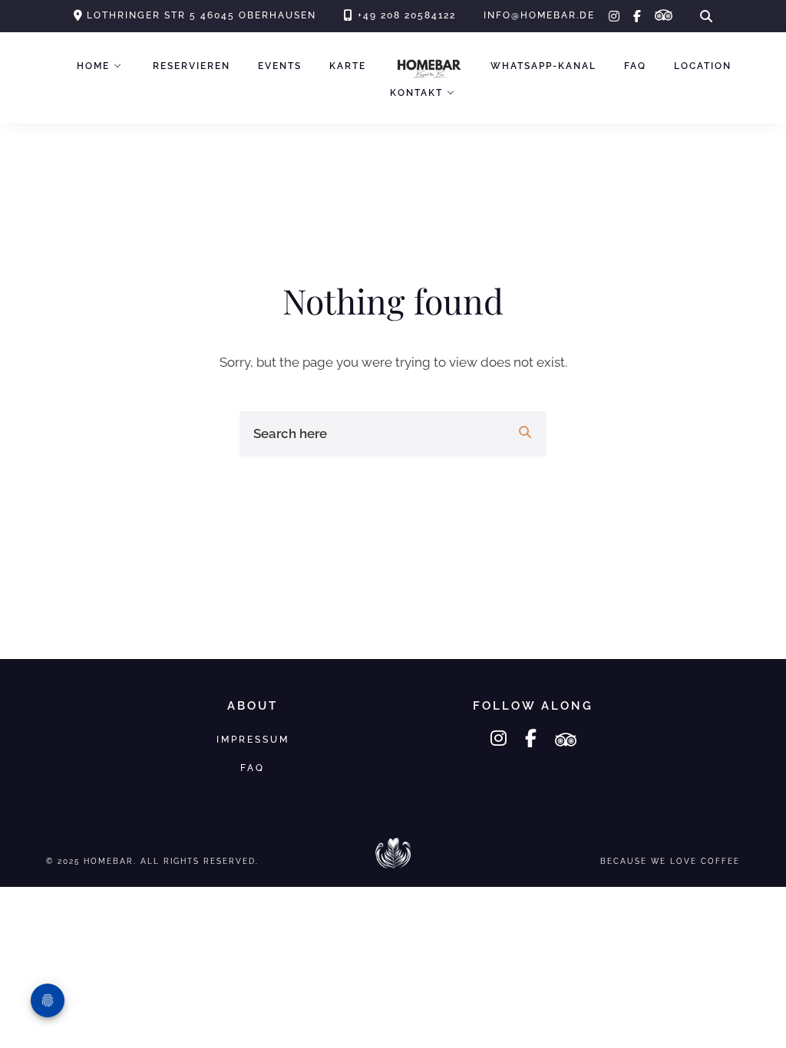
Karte (347, 66)
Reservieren (191, 66)
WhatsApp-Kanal (543, 66)
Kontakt (416, 92)
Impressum (252, 739)
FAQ (635, 66)
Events (280, 66)
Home (93, 66)
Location (703, 66)
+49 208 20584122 (407, 15)
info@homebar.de (539, 15)
